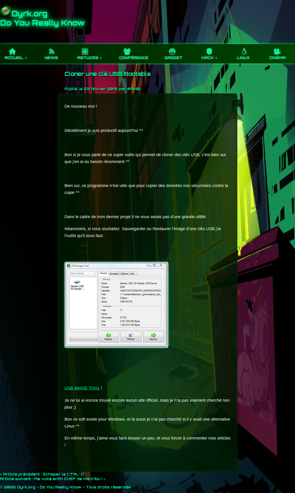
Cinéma (277, 57)
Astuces (87, 57)
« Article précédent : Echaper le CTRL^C (42, 474)
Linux (243, 57)
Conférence (133, 57)
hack (207, 57)
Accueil (14, 57)
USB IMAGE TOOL (82, 388)
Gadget (174, 57)
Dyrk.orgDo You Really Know (42, 18)
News (51, 57)
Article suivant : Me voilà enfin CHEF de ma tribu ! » (53, 478)
